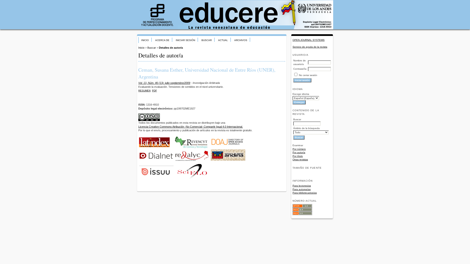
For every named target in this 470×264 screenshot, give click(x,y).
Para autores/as (302, 189)
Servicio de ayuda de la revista (310, 46)
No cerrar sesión (308, 75)
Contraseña (299, 68)
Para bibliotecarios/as (305, 192)
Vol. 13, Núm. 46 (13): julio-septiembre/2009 (164, 82)
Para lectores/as (302, 185)
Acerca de (162, 40)
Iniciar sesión (185, 40)
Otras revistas (300, 159)
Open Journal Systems (309, 40)
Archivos (240, 40)
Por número (299, 149)
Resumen (144, 90)
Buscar (206, 40)
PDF (154, 90)
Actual (223, 40)
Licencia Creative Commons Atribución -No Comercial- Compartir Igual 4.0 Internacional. (190, 126)
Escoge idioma (301, 94)
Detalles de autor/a (171, 47)
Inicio (145, 40)
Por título (298, 156)
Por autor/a (299, 152)
